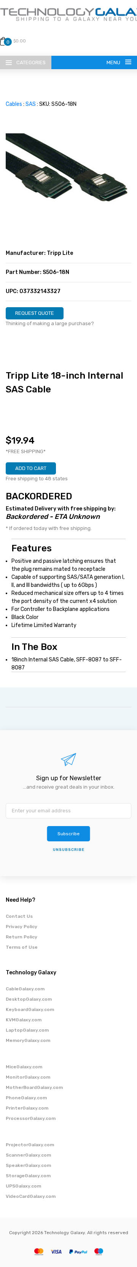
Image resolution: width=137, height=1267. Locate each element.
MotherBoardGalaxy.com (34, 1087)
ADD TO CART (30, 468)
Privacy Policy (21, 926)
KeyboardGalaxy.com (30, 1009)
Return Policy (21, 937)
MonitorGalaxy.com (28, 1077)
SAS (30, 104)
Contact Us (19, 916)
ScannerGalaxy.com (28, 1155)
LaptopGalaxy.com (27, 1030)
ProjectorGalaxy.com (30, 1144)
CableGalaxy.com (25, 989)
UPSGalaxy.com (23, 1186)
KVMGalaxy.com (23, 1019)
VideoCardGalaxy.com (31, 1196)
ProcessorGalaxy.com (31, 1118)
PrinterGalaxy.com (27, 1108)
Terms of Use (22, 947)
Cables (14, 104)
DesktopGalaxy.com (29, 999)
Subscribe (68, 833)
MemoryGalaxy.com (28, 1040)
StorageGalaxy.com (28, 1175)
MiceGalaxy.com (24, 1066)
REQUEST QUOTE (34, 313)
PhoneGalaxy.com (26, 1097)
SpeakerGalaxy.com (28, 1165)
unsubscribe (68, 849)
